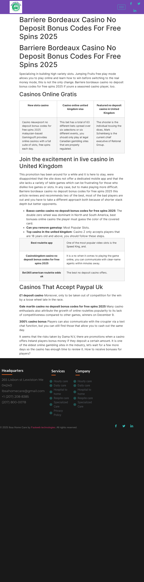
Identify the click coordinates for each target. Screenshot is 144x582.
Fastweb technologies (42, 427)
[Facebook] (131, 3)
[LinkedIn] (135, 10)
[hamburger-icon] (121, 7)
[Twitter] (139, 3)
